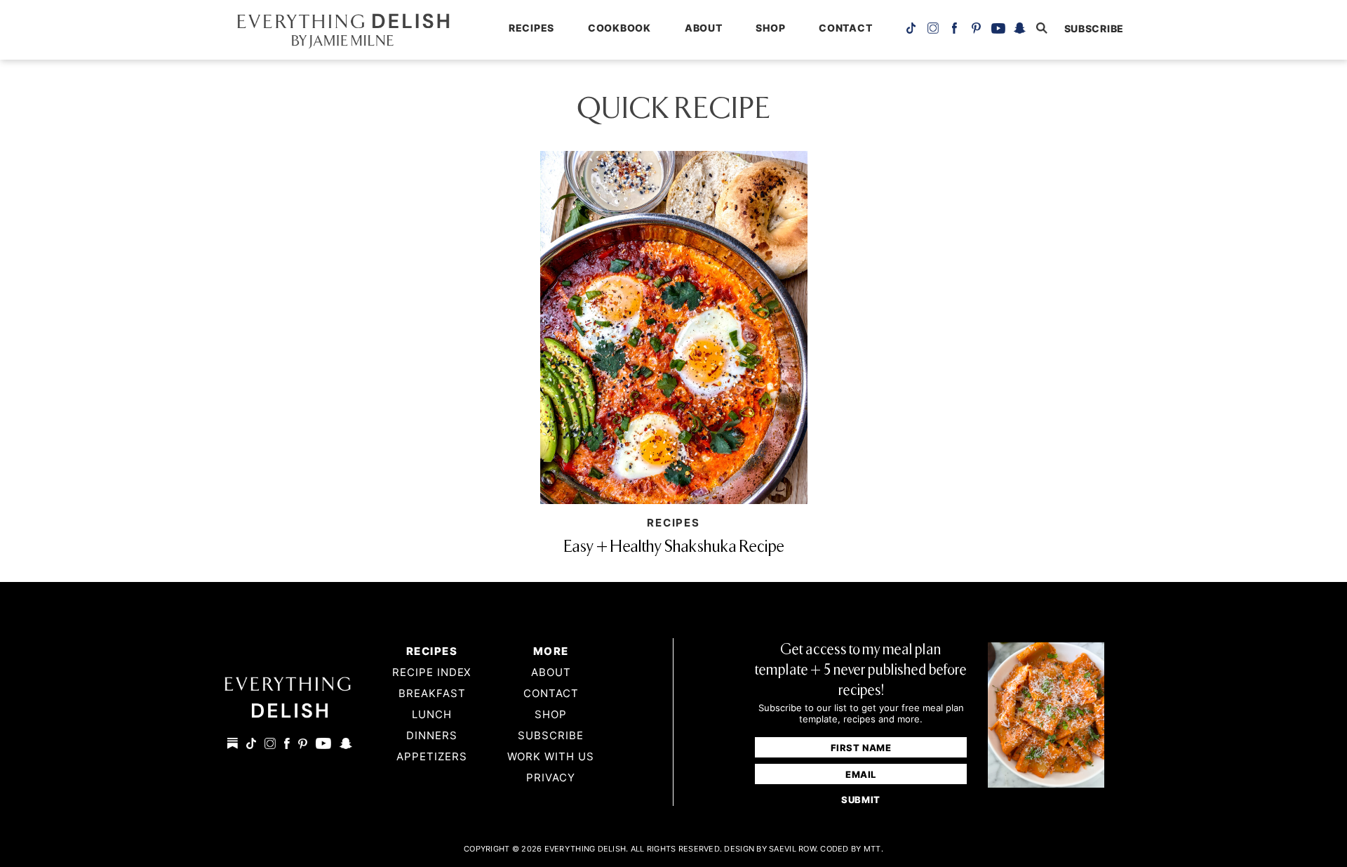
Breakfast (432, 693)
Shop (770, 28)
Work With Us (550, 756)
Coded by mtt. (851, 849)
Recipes (531, 28)
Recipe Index (432, 672)
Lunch (432, 714)
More (551, 651)
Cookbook (619, 28)
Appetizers (431, 756)
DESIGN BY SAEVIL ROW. (771, 849)
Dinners (431, 735)
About (704, 28)
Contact (845, 28)
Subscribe (551, 735)
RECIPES (673, 522)
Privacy (550, 777)
